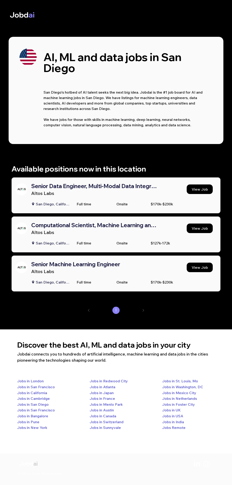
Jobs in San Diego (33, 404)
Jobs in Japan (102, 392)
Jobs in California (32, 392)
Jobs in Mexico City (179, 392)
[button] (200, 189)
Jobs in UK (171, 410)
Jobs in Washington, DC (182, 387)
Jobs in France (102, 398)
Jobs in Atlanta (102, 387)
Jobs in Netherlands (179, 398)
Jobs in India (173, 422)
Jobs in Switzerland (106, 422)
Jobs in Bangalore (32, 416)
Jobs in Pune (28, 422)
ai (35, 463)
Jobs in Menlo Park (106, 404)
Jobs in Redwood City (109, 381)
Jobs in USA (172, 416)
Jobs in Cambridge (33, 398)
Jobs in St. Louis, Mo (180, 381)
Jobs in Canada (103, 416)
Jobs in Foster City (178, 404)
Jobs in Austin (102, 410)
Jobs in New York (32, 427)
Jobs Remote (174, 427)
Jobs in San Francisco (36, 387)
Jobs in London (30, 381)
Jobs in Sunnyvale (105, 427)
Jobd (26, 463)
